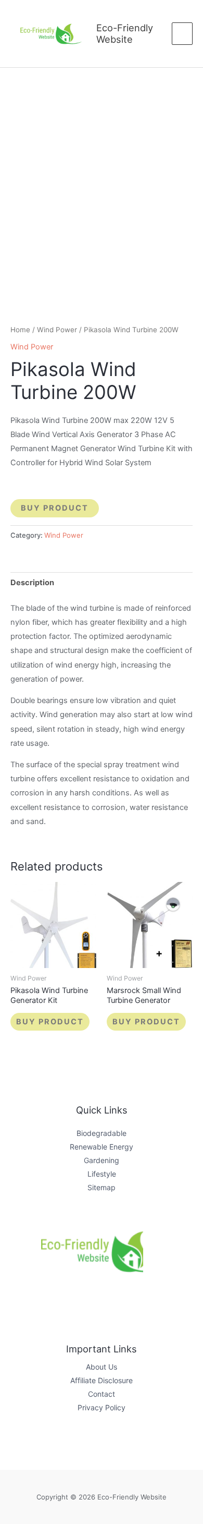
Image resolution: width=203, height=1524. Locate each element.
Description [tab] (32, 582)
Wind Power (57, 329)
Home (20, 329)
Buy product (54, 508)
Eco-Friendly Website (124, 33)
